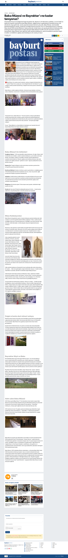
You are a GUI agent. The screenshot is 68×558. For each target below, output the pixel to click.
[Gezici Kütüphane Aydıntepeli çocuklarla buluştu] (37, 499)
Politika (24, 4)
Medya (44, 4)
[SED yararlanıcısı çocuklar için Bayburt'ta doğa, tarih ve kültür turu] (11, 499)
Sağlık (40, 4)
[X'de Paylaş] (54, 36)
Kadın (53, 546)
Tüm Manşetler (28, 548)
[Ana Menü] (63, 4)
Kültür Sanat (30, 4)
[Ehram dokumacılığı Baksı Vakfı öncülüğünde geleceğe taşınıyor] (24, 499)
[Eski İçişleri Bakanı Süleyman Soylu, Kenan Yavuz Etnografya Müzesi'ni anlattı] (11, 487)
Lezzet (42, 547)
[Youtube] (9, 548)
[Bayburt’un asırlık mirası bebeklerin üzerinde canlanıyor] (24, 487)
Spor (48, 4)
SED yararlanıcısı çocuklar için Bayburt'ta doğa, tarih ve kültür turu (11, 504)
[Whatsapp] (11, 548)
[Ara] (63, 1)
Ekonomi (19, 4)
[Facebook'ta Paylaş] (52, 36)
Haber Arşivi (28, 551)
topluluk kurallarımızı (15, 535)
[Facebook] (5, 548)
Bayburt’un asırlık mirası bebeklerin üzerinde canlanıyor (23, 493)
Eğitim (14, 4)
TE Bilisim (13, 476)
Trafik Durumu (28, 546)
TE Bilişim (62, 556)
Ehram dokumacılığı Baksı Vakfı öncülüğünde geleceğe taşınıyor (24, 504)
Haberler (6, 13)
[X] (7, 548)
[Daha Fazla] (58, 36)
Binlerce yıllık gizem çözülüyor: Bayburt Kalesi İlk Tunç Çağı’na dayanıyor (36, 493)
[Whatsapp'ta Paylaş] (56, 36)
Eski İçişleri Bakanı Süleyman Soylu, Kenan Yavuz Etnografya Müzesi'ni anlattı (11, 493)
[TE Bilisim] (7, 476)
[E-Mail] (12, 478)
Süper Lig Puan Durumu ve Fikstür (31, 547)
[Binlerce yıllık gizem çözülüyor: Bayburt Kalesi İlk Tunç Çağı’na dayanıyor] (37, 487)
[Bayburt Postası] (34, 1)
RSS (6, 556)
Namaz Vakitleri (28, 545)
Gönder (7, 532)
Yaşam (35, 4)
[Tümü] (62, 39)
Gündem (10, 4)
